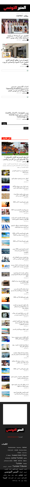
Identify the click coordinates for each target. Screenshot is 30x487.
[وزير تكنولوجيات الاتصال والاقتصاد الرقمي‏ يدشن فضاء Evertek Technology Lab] (15, 103)
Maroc (25, 460)
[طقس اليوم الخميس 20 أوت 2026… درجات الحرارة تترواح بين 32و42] (6, 235)
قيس (15, 477)
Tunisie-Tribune (19, 466)
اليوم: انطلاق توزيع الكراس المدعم (20, 329)
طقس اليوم (24, 478)
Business (19, 447)
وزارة (25, 480)
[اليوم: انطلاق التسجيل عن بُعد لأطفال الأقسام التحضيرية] (6, 283)
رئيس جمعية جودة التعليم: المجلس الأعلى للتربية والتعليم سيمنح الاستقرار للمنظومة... (20, 322)
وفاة (19, 480)
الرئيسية (26, 13)
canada (16, 450)
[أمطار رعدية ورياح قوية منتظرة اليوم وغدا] (6, 180)
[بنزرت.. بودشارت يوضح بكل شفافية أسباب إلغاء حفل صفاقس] (6, 363)
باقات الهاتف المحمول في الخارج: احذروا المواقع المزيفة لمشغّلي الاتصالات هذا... (20, 306)
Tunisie (19, 463)
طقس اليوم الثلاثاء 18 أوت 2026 (21, 297)
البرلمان (4, 466)
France (19, 452)
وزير (22, 480)
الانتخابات (9, 466)
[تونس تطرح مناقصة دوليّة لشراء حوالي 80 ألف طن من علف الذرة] (6, 196)
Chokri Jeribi (10, 450)
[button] (28, 2)
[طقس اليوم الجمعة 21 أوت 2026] (6, 204)
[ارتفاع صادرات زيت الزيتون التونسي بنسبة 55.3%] (6, 172)
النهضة (25, 475)
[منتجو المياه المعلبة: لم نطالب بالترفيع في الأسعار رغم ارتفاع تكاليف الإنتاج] (6, 227)
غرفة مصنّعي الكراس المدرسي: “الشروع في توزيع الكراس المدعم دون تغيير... (19, 290)
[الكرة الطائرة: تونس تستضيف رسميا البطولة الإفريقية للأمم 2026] (6, 339)
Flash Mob (24, 452)
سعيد (13, 475)
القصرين (6, 469)
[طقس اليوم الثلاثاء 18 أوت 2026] (6, 299)
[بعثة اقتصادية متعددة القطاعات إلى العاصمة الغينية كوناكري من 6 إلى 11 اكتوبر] (6, 259)
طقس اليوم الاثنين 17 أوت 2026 (21, 368)
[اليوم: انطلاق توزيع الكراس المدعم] (6, 331)
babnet (24, 447)
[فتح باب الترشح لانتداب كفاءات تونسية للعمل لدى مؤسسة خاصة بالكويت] (6, 266)
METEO (20, 460)
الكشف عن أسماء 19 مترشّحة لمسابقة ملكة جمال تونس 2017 (17, 37)
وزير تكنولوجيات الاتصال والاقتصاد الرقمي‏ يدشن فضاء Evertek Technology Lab (16, 115)
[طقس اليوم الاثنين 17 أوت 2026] (6, 371)
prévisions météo (8, 460)
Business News (23, 450)
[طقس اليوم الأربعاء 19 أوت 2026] (6, 243)
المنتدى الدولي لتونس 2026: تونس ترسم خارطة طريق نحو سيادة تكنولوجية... (20, 250)
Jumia (25, 458)
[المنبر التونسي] (15, 8)
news (15, 460)
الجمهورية (21, 469)
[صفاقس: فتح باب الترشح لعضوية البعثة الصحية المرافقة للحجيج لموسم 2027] (6, 274)
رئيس (16, 475)
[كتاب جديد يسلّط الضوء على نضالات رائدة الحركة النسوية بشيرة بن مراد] (6, 315)
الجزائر (25, 469)
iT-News (8, 455)
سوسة (9, 475)
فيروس (18, 477)
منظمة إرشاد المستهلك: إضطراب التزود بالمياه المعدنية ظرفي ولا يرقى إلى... (19, 354)
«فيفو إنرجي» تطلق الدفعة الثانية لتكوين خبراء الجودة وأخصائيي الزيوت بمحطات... (15, 62)
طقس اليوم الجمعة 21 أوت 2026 (20, 202)
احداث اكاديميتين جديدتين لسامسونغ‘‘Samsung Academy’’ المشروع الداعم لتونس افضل (17, 89)
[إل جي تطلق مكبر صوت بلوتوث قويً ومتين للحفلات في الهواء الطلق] (6, 386)
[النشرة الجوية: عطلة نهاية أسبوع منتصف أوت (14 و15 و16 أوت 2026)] (6, 394)
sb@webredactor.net (13, 437)
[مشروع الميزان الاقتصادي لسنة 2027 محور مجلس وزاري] (6, 212)
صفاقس (5, 475)
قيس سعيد (10, 478)
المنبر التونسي (11, 471)
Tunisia (25, 463)
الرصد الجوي (15, 469)
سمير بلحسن (24, 40)
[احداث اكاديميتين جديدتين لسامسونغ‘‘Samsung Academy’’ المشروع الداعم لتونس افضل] (15, 77)
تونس (21, 475)
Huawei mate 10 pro (19, 455)
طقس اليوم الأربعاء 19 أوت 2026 (20, 241)
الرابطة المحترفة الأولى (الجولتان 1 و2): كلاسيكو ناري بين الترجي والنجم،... (15, 158)
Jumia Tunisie (17, 458)
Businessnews (12, 447)
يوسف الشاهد (14, 480)
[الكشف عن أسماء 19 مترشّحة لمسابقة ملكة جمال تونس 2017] (15, 26)
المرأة (21, 472)
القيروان (25, 472)
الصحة (10, 469)
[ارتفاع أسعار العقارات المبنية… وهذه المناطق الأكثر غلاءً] (6, 347)
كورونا (5, 477)
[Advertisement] (15, 414)
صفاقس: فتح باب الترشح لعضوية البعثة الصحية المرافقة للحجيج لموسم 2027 (19, 274)
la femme (7, 458)
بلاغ (26, 66)
